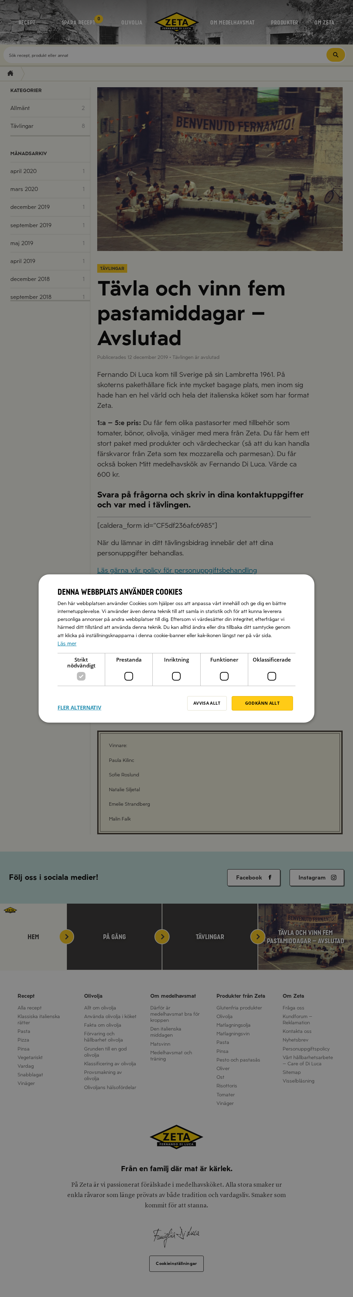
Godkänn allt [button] (262, 703)
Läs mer (67, 644)
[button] (79, 703)
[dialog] (176, 648)
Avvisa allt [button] (207, 703)
